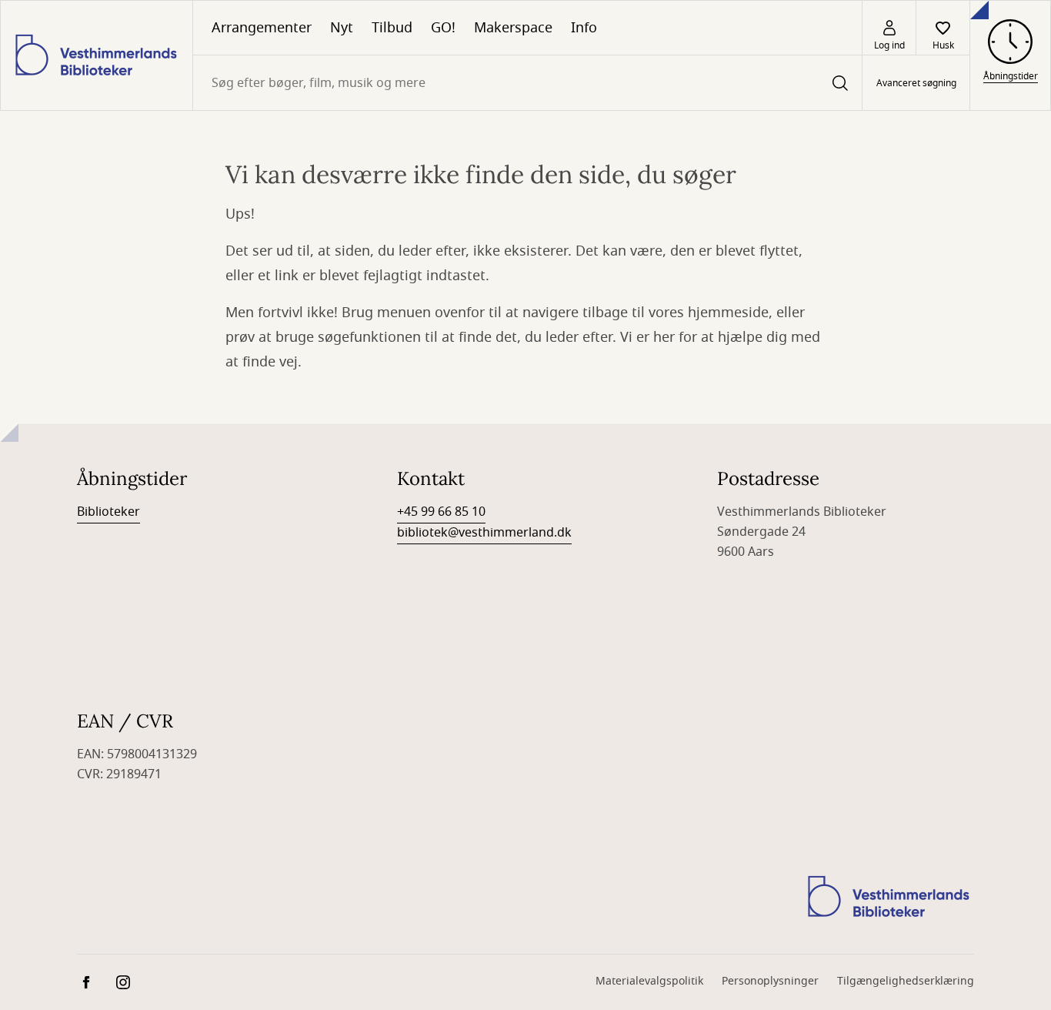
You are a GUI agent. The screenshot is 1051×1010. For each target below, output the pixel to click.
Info (584, 28)
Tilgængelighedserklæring (905, 981)
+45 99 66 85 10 (441, 512)
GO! (443, 28)
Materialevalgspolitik (649, 981)
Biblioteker (108, 512)
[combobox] (527, 82)
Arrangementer (262, 28)
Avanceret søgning (916, 83)
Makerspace (513, 28)
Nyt (341, 28)
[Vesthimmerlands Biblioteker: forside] (96, 55)
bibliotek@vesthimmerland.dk (484, 532)
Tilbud (392, 28)
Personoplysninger (770, 981)
